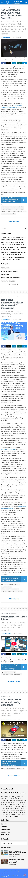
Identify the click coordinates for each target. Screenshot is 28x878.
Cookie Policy (5, 832)
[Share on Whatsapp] (19, 63)
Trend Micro (13, 213)
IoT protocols (19, 209)
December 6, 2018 (17, 37)
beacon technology (10, 672)
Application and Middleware (11, 278)
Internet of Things (6, 209)
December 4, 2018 (18, 633)
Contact (4, 827)
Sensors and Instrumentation (18, 297)
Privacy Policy (5, 829)
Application (5, 274)
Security (13, 7)
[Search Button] (26, 2)
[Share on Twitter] (8, 63)
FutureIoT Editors (7, 633)
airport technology (6, 586)
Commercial (14, 613)
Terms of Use (5, 835)
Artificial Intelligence (8, 281)
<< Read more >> (13, 816)
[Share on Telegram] (24, 63)
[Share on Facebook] (3, 63)
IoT (13, 209)
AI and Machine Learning (9, 271)
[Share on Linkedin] (14, 63)
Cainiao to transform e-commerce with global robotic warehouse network (17, 852)
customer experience (7, 674)
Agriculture (5, 268)
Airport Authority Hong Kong (12, 584)
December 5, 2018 (17, 319)
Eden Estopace (6, 37)
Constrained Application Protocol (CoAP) (12, 206)
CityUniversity (20, 768)
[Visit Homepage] (14, 2)
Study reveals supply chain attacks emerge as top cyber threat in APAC (17, 861)
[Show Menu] (2, 2)
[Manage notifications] (25, 875)
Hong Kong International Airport (10, 589)
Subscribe (4, 824)
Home (2, 7)
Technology (7, 7)
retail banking (18, 674)
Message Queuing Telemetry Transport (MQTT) (14, 211)
